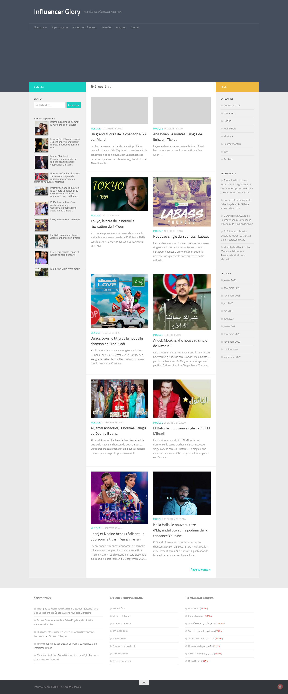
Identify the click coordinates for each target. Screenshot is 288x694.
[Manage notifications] (280, 686)
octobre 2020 (231, 349)
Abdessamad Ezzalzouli (124, 646)
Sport (226, 151)
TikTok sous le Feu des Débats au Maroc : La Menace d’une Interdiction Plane (236, 235)
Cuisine (227, 120)
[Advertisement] (144, 56)
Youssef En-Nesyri (122, 661)
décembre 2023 (232, 287)
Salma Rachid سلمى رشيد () (205, 653)
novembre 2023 (232, 295)
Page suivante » (200, 569)
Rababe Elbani (119, 638)
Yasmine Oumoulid (122, 623)
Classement (40, 27)
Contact (134, 27)
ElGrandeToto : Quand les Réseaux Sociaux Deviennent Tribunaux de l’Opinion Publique (237, 219)
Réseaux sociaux (232, 143)
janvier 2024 (230, 280)
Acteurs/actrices (232, 105)
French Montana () (200, 616)
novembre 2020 (232, 341)
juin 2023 (228, 303)
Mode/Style (230, 128)
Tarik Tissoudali (120, 653)
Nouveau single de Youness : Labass (181, 236)
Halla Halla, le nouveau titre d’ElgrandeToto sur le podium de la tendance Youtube (180, 530)
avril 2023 (229, 318)
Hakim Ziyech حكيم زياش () (204, 646)
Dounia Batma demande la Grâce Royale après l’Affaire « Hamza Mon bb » (236, 204)
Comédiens (230, 113)
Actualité (107, 27)
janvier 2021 (230, 326)
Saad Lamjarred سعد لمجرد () (205, 631)
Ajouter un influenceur (84, 27)
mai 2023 (228, 311)
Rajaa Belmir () (198, 661)
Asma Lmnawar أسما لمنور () (205, 638)
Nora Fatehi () (198, 608)
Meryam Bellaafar (121, 616)
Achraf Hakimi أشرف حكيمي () (206, 623)
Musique (95, 128)
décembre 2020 (232, 334)
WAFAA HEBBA (120, 631)
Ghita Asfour (119, 608)
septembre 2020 (232, 357)
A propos (121, 27)
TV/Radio (228, 159)
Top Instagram (60, 27)
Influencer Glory (57, 12)
